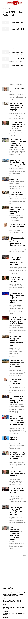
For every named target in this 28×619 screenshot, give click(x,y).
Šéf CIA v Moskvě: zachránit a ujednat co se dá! (16, 490)
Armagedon (13, 179)
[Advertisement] (18, 38)
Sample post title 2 (16, 52)
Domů (3, 8)
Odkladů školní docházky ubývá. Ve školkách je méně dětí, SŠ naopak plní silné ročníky (13, 607)
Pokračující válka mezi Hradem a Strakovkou (15, 381)
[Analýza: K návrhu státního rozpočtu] (5, 192)
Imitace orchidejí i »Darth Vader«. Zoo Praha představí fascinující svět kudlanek (17, 107)
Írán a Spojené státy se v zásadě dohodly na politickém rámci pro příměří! (17, 455)
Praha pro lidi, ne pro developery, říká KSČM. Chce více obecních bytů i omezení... (17, 511)
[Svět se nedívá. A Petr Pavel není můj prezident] (5, 472)
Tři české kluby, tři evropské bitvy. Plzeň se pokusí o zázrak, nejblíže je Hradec (17, 320)
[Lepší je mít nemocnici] (5, 438)
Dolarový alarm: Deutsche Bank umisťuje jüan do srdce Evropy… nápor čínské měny (17, 261)
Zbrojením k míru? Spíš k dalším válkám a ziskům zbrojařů (17, 124)
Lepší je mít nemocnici (13, 438)
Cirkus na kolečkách (16, 89)
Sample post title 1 (16, 29)
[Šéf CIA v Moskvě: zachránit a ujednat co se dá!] (5, 489)
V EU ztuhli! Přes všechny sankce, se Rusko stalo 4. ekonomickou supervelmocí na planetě (16, 298)
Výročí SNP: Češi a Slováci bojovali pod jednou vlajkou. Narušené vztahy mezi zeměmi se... (17, 143)
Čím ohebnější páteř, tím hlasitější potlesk (17, 225)
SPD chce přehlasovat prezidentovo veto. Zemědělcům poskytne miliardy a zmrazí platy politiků (16, 533)
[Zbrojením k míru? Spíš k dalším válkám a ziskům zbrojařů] (5, 123)
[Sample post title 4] (5, 66)
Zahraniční (5, 611)
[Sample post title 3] (5, 59)
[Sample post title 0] (5, 22)
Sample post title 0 (16, 22)
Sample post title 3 (16, 59)
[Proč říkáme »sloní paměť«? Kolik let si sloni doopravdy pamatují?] (5, 207)
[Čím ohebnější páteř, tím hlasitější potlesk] (5, 225)
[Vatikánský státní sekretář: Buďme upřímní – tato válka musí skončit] (5, 396)
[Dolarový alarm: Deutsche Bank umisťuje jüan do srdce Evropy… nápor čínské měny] (5, 257)
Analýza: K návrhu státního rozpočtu (16, 193)
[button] (24, 3)
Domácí (4, 604)
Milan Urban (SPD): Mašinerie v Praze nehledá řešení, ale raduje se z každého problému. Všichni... (17, 420)
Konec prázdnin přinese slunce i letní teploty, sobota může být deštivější (17, 163)
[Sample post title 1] (5, 29)
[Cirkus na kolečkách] (5, 89)
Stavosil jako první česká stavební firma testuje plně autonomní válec (17, 363)
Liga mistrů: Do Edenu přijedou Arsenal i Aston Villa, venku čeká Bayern (14, 600)
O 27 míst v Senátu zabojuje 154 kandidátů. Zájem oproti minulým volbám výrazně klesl (17, 242)
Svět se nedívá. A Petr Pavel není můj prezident (17, 473)
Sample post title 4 (16, 65)
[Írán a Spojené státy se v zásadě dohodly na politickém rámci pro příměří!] (5, 453)
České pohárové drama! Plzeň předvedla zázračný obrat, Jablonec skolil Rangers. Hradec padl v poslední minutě (14, 594)
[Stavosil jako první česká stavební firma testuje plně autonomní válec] (5, 361)
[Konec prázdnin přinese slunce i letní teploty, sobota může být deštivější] (5, 160)
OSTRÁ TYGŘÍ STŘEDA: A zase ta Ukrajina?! (16, 280)
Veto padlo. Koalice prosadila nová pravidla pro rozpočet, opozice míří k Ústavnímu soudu (16, 341)
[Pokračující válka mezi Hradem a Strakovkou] (5, 379)
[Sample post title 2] (5, 52)
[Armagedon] (5, 179)
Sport (4, 591)
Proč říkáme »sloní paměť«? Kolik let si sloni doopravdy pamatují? (16, 210)
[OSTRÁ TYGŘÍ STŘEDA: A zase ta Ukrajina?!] (5, 278)
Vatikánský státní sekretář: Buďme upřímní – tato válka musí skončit (16, 399)
